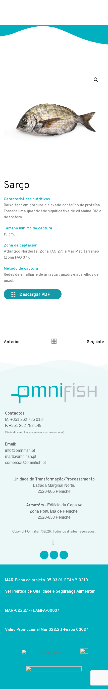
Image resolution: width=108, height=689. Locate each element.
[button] (96, 13)
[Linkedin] (64, 555)
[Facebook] (44, 555)
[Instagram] (54, 555)
